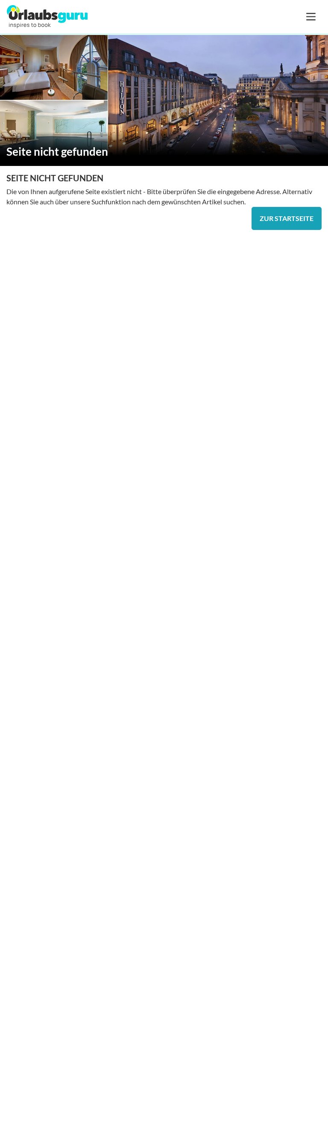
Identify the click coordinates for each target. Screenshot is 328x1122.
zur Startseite (286, 218)
